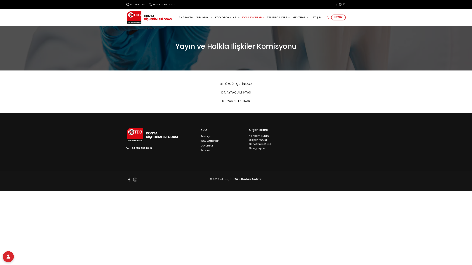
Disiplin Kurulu (258, 140)
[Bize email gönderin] (344, 4)
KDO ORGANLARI (226, 17)
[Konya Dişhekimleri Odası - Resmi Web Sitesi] (149, 17)
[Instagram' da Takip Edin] (340, 4)
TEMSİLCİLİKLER (277, 17)
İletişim (316, 17)
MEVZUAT (299, 17)
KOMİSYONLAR (252, 17)
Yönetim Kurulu (259, 136)
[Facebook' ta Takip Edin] (337, 4)
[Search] (327, 17)
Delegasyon (257, 148)
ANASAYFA (186, 17)
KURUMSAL (202, 17)
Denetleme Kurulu (260, 144)
